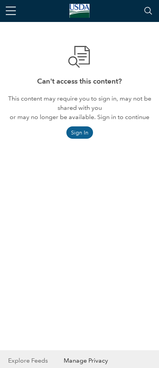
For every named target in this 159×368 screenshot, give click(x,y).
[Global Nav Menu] (11, 11)
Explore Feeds (28, 360)
